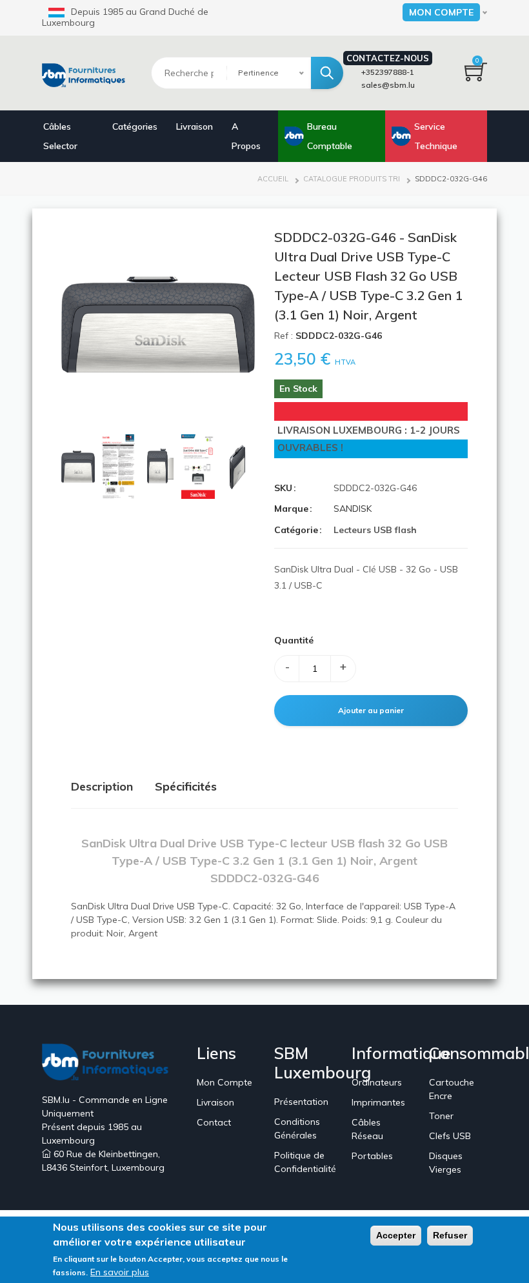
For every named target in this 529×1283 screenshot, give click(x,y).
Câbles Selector (60, 136)
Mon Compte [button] (441, 12)
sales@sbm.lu (388, 85)
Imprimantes (378, 1102)
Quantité (294, 640)
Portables (372, 1156)
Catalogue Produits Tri (351, 178)
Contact (214, 1122)
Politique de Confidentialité (305, 1162)
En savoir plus (119, 1272)
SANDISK (353, 508)
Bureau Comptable (329, 136)
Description (102, 786)
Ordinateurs (377, 1082)
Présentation (301, 1101)
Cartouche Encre (451, 1089)
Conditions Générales (297, 1128)
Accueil (272, 178)
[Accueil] (86, 73)
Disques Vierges (446, 1162)
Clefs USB (450, 1136)
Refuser (450, 1235)
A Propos (246, 136)
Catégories (134, 126)
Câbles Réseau (367, 1129)
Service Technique (435, 136)
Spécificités (186, 786)
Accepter (395, 1235)
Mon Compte (224, 1082)
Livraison (194, 126)
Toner (441, 1116)
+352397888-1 (387, 72)
